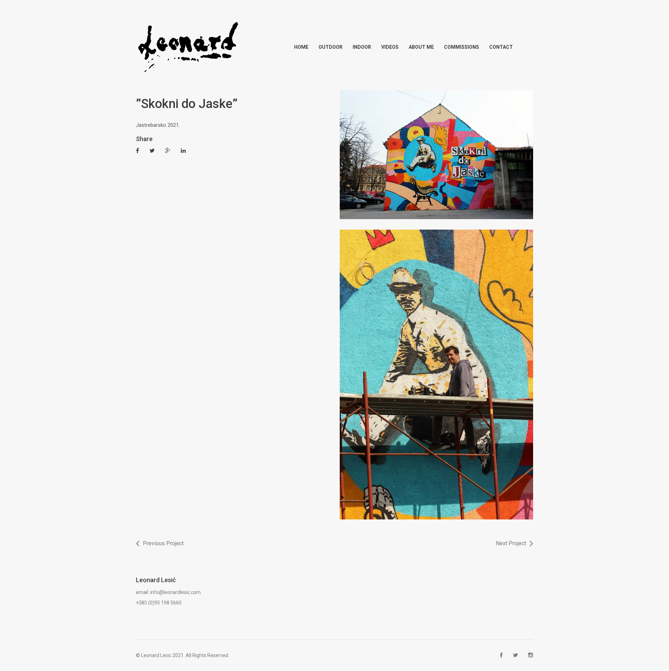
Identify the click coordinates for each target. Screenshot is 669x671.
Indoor (362, 47)
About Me (421, 47)
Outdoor (330, 47)
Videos (390, 47)
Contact (501, 47)
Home (301, 47)
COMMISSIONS (461, 47)
